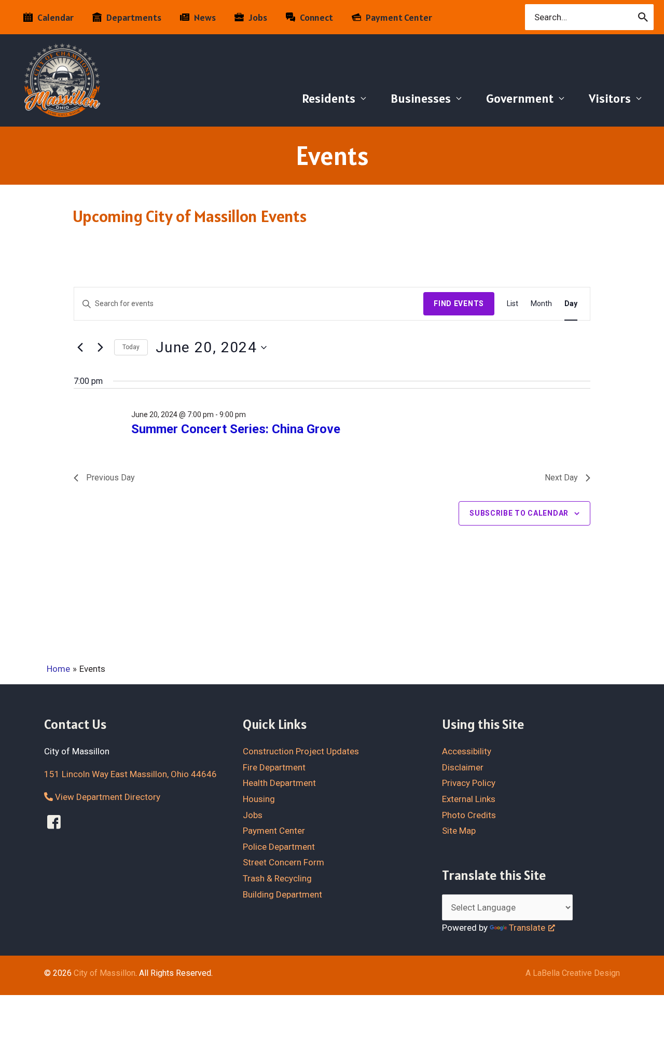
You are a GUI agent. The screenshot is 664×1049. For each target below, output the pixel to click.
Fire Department (274, 767)
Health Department (279, 783)
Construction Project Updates (301, 751)
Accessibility (466, 751)
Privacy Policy (468, 783)
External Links (468, 799)
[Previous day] (80, 347)
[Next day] (100, 347)
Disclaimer (462, 767)
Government (520, 98)
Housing (259, 799)
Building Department (282, 894)
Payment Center (274, 830)
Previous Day (110, 477)
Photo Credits (469, 815)
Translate (527, 927)
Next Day (561, 477)
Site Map (459, 830)
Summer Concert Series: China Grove (235, 429)
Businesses (421, 98)
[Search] (643, 17)
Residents (328, 98)
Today (131, 347)
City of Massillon (104, 973)
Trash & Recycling (277, 878)
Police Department (279, 846)
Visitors (610, 98)
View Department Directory (106, 797)
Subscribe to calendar (519, 513)
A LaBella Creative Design (572, 973)
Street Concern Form (283, 862)
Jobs (252, 815)
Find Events (459, 303)
